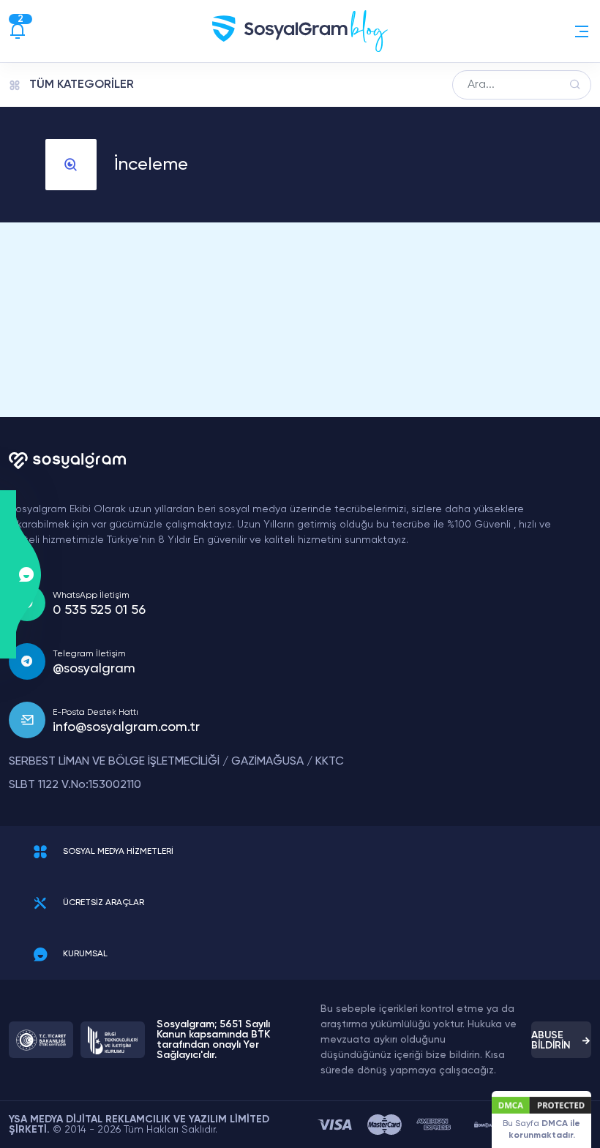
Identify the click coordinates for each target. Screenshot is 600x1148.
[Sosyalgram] (300, 31)
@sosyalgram (94, 668)
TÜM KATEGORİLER (81, 85)
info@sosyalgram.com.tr (126, 727)
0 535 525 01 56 (99, 610)
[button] (581, 31)
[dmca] (483, 1125)
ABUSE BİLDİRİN (551, 1040)
